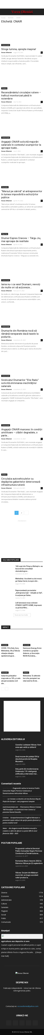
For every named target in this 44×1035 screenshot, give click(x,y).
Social (3, 914)
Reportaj (4, 234)
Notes (5, 828)
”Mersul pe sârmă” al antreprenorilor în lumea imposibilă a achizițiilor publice (21, 194)
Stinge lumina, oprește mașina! (18, 49)
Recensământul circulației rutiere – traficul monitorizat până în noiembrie (21, 95)
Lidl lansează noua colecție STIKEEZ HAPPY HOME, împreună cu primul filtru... (28, 605)
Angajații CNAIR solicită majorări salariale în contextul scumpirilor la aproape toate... (21, 144)
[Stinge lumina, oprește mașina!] (22, 36)
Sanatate (4, 645)
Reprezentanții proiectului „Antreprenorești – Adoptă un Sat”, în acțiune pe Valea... (28, 592)
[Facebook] (8, 1022)
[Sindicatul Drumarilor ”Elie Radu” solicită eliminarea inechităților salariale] (22, 367)
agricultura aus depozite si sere (15, 941)
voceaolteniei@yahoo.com (27, 1006)
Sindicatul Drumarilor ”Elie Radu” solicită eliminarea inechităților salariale (20, 383)
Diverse (4, 88)
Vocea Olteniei (6, 52)
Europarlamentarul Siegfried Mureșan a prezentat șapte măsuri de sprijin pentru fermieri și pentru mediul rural (22, 820)
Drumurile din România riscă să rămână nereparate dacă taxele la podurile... (19, 333)
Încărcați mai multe (21, 615)
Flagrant (4, 911)
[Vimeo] (22, 1022)
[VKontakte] (28, 1022)
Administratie (6, 900)
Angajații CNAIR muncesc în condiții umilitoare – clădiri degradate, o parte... (21, 432)
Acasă (3, 18)
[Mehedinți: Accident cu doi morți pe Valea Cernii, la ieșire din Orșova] (7, 581)
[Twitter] (15, 1022)
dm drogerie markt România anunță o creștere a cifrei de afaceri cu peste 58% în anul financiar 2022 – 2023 (20, 831)
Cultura (4, 903)
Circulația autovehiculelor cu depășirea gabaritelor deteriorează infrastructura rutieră (20, 481)
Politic (3, 918)
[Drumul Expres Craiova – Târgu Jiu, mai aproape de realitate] (22, 225)
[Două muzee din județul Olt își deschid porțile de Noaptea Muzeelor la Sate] (7, 759)
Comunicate (5, 45)
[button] (40, 12)
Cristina (6, 817)
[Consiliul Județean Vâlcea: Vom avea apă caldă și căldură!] (7, 748)
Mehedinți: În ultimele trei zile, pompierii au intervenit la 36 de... (31, 678)
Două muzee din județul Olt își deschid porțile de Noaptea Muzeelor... (27, 759)
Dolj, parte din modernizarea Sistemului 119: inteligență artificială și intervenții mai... (26, 771)
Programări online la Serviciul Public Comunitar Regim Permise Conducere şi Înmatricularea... (28, 851)
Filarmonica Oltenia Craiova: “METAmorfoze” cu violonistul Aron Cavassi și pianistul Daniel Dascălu (22, 809)
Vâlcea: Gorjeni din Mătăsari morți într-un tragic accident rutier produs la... (26, 875)
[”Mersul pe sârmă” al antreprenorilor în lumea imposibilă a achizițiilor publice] (22, 178)
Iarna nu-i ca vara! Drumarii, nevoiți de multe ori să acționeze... (20, 286)
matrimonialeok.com (10, 807)
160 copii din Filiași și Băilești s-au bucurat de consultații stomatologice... (29, 568)
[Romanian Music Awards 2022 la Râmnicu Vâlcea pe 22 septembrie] (7, 864)
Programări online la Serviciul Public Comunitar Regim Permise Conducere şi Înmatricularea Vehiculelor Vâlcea (21, 790)
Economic (5, 187)
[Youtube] (35, 1022)
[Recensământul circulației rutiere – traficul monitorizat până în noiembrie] (22, 79)
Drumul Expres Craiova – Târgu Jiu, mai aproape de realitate (21, 240)
